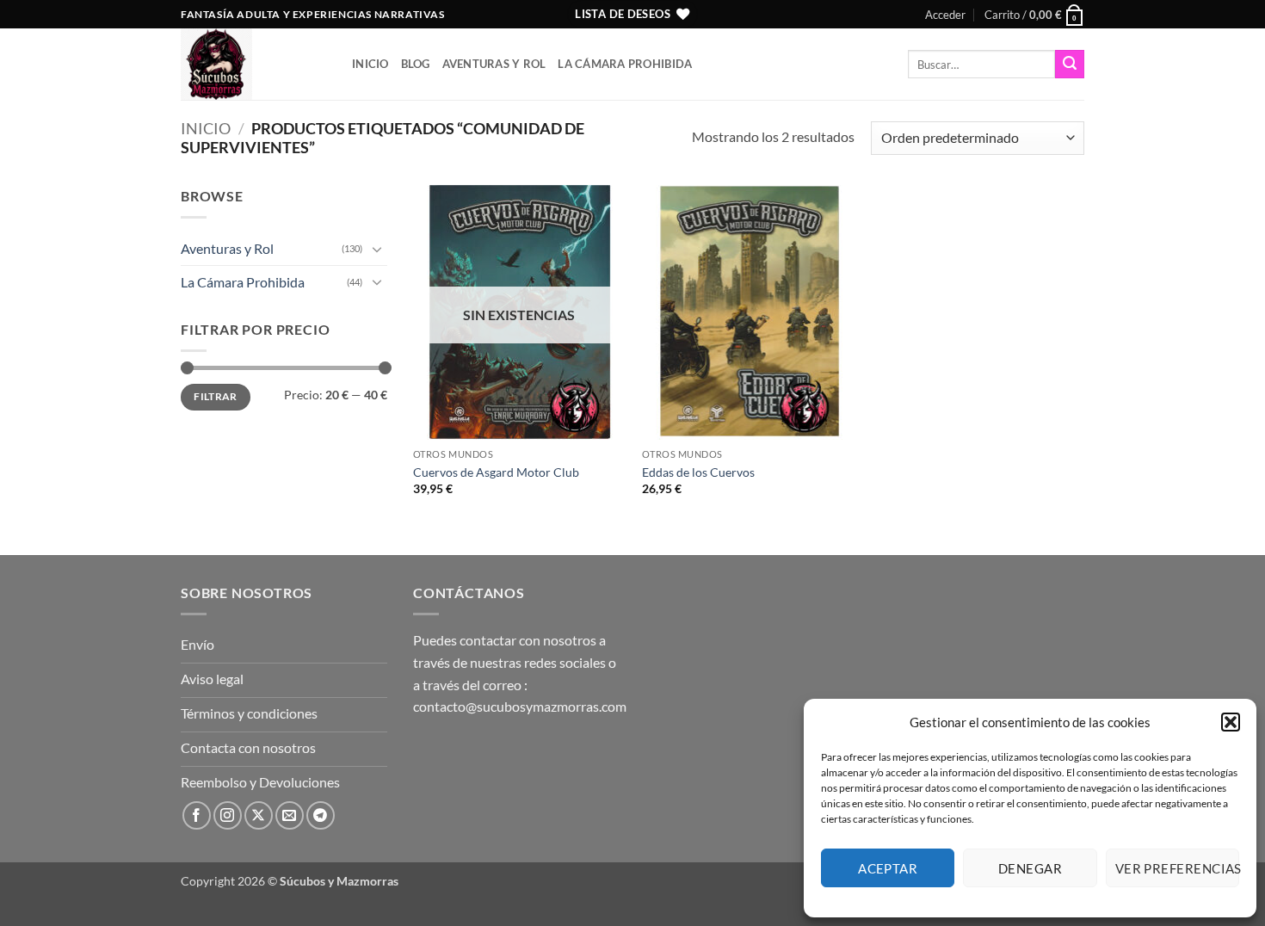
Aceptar (887, 868)
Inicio (370, 64)
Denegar (1030, 868)
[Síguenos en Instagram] (227, 815)
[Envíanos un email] (289, 815)
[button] (1230, 722)
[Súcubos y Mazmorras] (253, 64)
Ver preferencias (1177, 868)
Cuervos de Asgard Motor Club (496, 472)
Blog (415, 64)
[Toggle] (377, 248)
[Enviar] (1069, 64)
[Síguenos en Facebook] (196, 815)
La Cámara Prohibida (625, 64)
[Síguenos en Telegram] (320, 815)
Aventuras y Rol (494, 64)
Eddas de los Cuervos (698, 472)
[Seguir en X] (258, 815)
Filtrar (216, 396)
